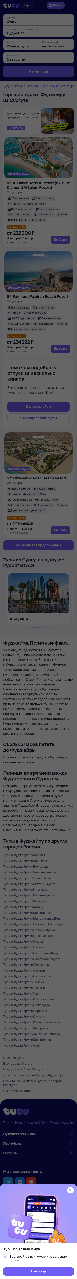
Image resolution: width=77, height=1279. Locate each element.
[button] (38, 1271)
